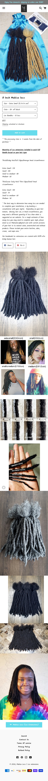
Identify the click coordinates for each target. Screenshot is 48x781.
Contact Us (24, 739)
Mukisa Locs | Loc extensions (27, 764)
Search (24, 736)
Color (6, 109)
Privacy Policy (24, 747)
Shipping (5, 124)
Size (5, 103)
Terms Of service (24, 743)
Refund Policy (24, 750)
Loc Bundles (8, 115)
